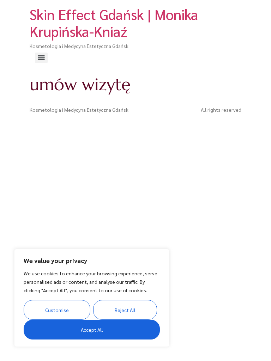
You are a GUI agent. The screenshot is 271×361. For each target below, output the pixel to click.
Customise (57, 310)
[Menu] (41, 58)
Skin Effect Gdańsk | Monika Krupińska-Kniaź (114, 22)
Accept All (92, 329)
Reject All (125, 310)
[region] (91, 298)
